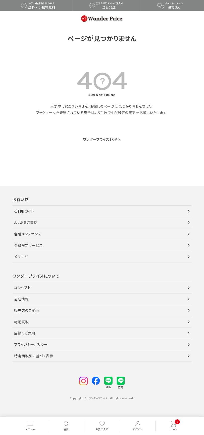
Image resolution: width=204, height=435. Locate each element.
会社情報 (21, 298)
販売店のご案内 (26, 310)
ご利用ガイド (24, 211)
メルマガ (21, 256)
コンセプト (22, 287)
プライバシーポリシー (31, 344)
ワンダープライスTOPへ (102, 139)
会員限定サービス (28, 245)
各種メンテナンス (27, 233)
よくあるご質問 (26, 222)
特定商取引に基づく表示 (33, 355)
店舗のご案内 (24, 332)
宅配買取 (21, 321)
